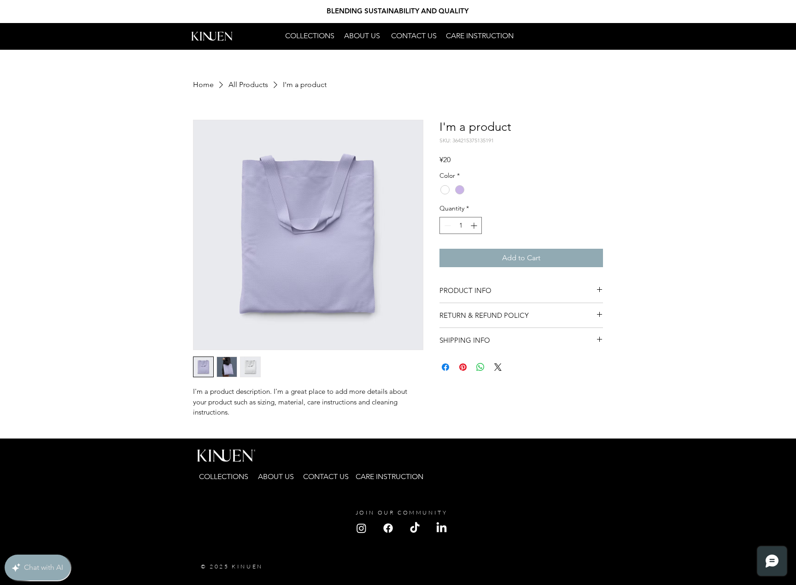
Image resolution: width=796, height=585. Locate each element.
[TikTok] (415, 528)
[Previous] (49, 11)
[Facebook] (388, 528)
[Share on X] (497, 367)
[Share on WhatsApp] (480, 367)
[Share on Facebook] (445, 367)
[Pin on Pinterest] (462, 367)
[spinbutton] (460, 225)
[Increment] (474, 225)
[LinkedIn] (441, 528)
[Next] (746, 11)
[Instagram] (361, 528)
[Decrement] (446, 225)
